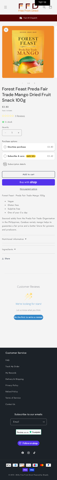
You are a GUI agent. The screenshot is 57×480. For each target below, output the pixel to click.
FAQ (7, 360)
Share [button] (7, 258)
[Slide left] (22, 83)
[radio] (5, 147)
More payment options (28, 189)
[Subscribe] (44, 422)
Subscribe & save (21, 156)
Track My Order (12, 366)
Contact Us (10, 404)
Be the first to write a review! (28, 317)
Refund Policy (12, 391)
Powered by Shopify (41, 475)
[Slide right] (35, 83)
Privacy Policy (12, 385)
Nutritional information (14, 239)
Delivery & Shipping (15, 379)
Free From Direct (26, 475)
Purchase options (9, 141)
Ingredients (9, 249)
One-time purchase (17, 146)
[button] (5, 7)
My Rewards (11, 372)
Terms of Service (13, 397)
